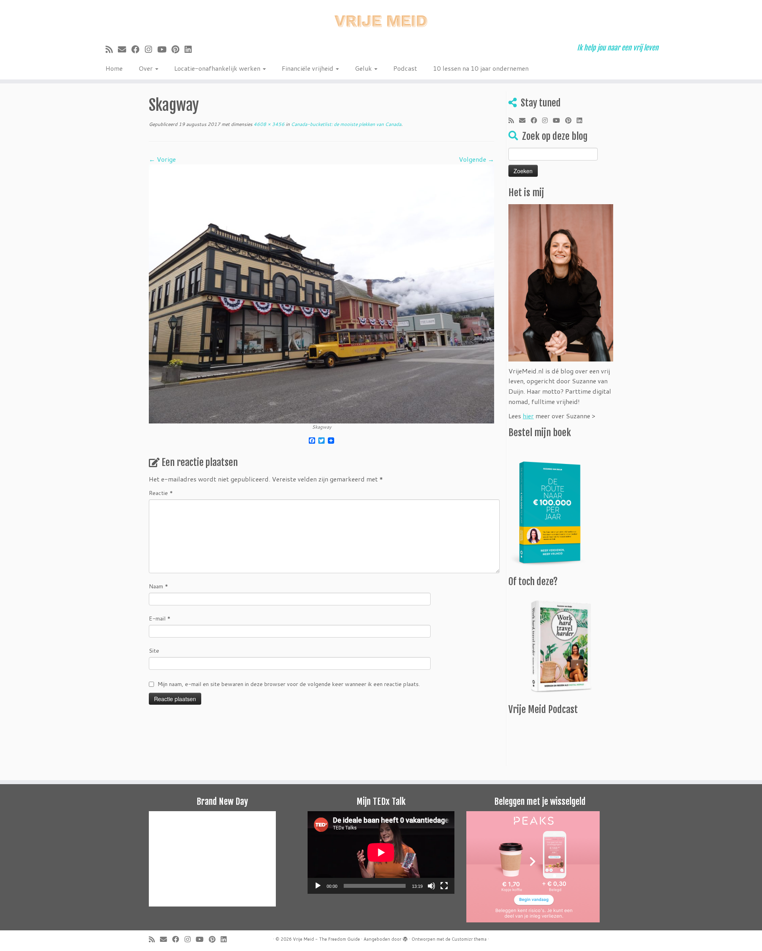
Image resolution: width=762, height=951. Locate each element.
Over (146, 68)
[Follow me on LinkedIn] (191, 49)
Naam (158, 586)
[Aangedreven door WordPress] (405, 937)
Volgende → (476, 159)
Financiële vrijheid (308, 68)
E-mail (160, 618)
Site (154, 651)
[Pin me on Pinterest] (178, 49)
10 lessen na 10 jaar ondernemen (481, 68)
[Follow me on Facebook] (138, 49)
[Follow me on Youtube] (164, 49)
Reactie (161, 493)
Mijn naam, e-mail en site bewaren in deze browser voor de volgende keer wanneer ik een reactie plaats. (289, 684)
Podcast (405, 68)
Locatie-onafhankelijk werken (218, 68)
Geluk (364, 68)
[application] (381, 852)
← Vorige (162, 159)
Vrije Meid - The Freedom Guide (326, 939)
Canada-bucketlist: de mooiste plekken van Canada (345, 124)
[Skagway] (321, 293)
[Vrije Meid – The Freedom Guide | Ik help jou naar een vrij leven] (381, 19)
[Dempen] (431, 886)
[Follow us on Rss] (112, 49)
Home (114, 68)
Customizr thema (469, 939)
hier (528, 415)
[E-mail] (124, 49)
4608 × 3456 (268, 124)
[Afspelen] (318, 886)
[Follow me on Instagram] (151, 49)
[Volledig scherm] (444, 886)
